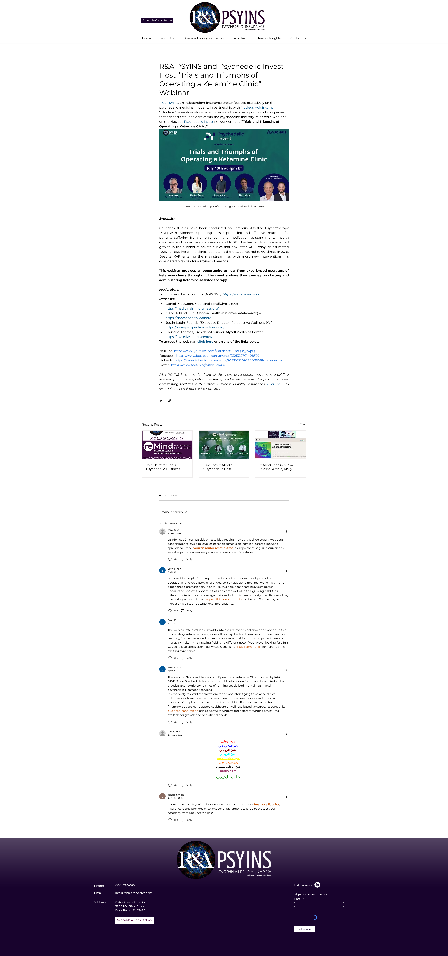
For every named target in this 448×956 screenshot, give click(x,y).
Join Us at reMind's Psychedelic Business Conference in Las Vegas (165, 467)
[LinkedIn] (317, 885)
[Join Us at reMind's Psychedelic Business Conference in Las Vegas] (167, 445)
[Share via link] (169, 400)
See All (302, 424)
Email (298, 899)
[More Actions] (287, 531)
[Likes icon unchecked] (170, 559)
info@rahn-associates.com (133, 893)
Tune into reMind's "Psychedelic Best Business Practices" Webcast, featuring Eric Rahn (221, 467)
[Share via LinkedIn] (161, 400)
